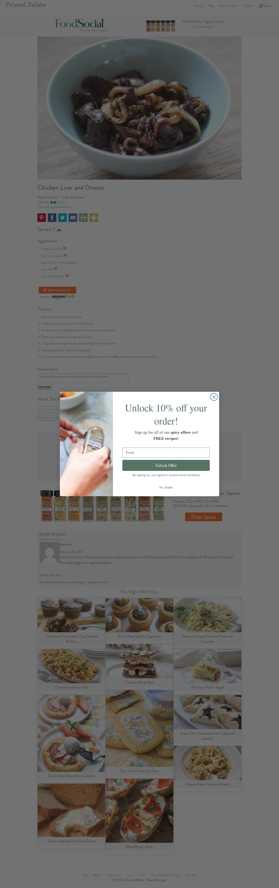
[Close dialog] (214, 397)
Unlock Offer (166, 465)
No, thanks (166, 487)
